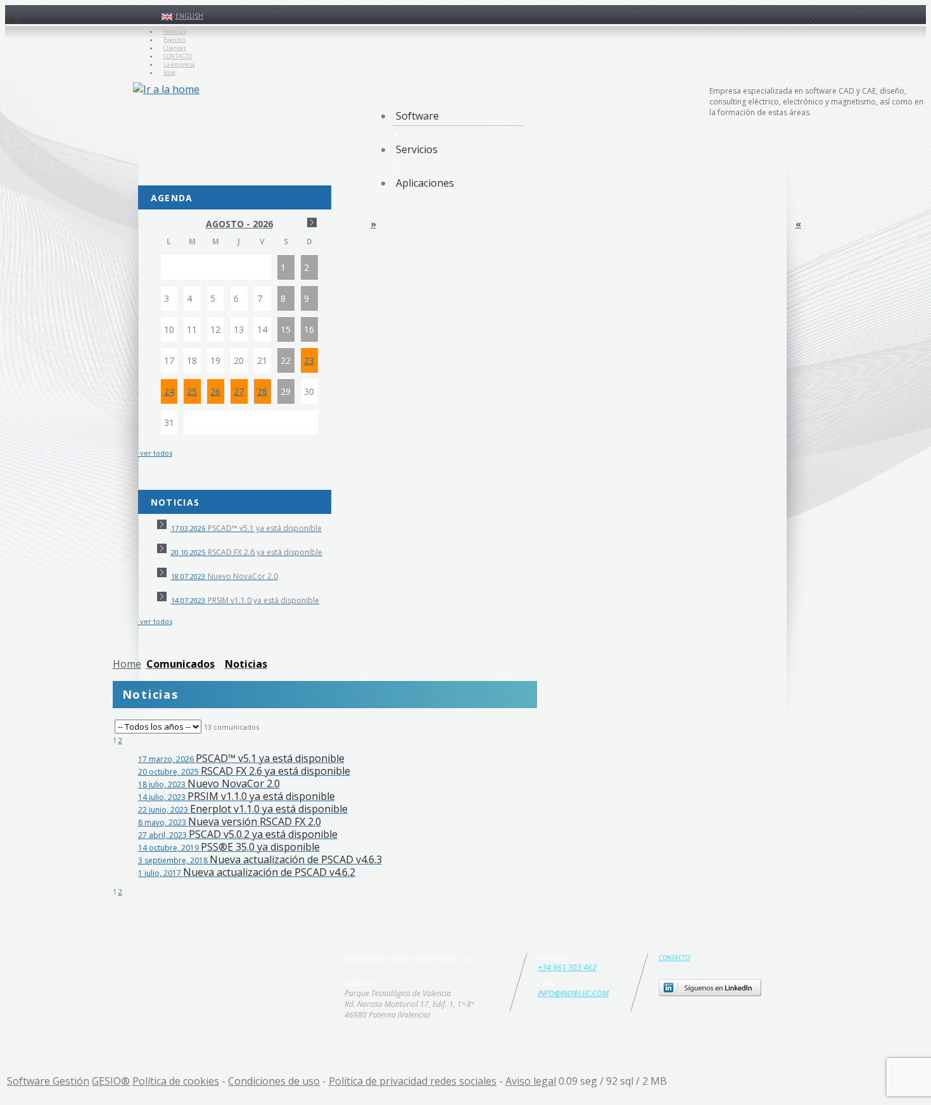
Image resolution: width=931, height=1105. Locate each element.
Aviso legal (530, 1081)
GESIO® (111, 1081)
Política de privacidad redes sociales (413, 1081)
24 (169, 391)
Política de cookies (175, 1081)
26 (215, 391)
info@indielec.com (573, 993)
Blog (169, 72)
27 (239, 391)
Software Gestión (48, 1081)
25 (192, 391)
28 (262, 391)
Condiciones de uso (274, 1081)
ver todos (155, 453)
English (189, 15)
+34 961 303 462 (567, 967)
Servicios (417, 149)
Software (417, 116)
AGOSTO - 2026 (239, 224)
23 (309, 360)
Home (127, 664)
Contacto (674, 957)
